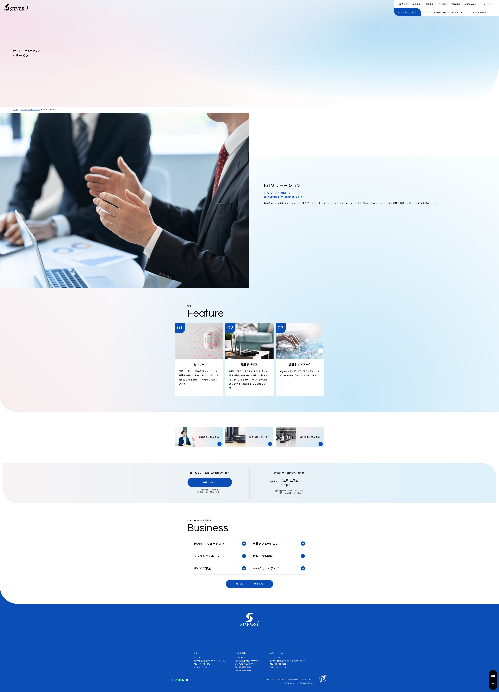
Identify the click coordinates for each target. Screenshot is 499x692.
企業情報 (443, 4)
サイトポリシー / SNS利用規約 (288, 679)
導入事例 (430, 4)
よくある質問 (481, 12)
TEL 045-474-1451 (202, 664)
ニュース (490, 4)
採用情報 (456, 4)
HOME (15, 110)
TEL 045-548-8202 (278, 664)
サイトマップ (271, 679)
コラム (482, 4)
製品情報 (417, 4)
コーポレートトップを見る (249, 584)
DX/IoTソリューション (30, 110)
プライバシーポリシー (307, 679)
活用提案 (437, 12)
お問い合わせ (471, 4)
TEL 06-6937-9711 (243, 667)
